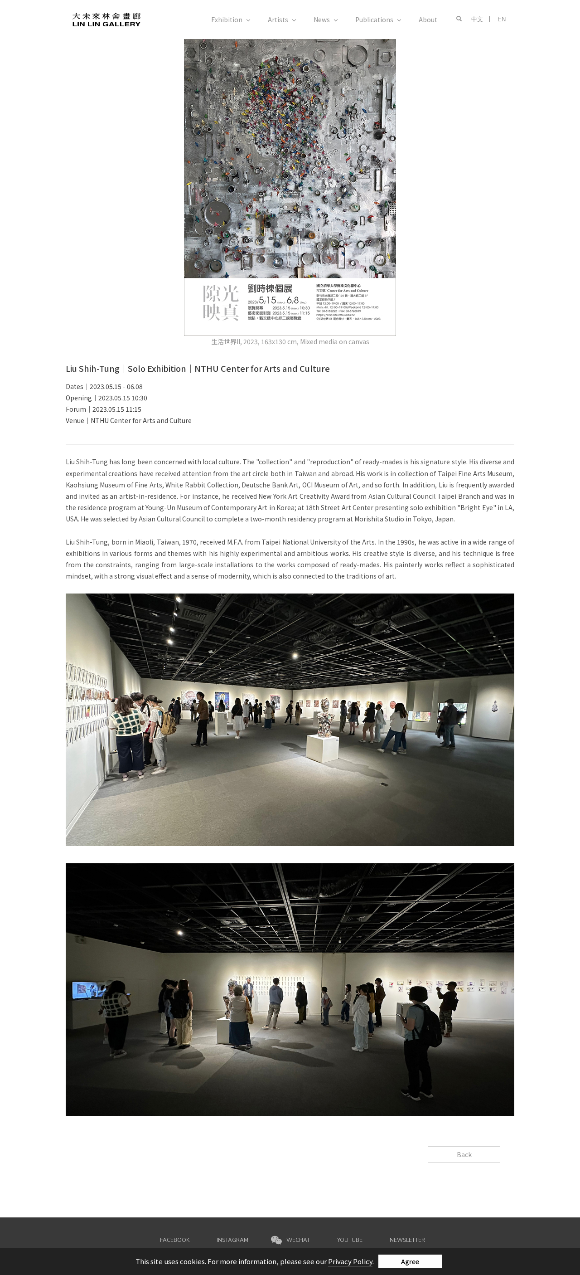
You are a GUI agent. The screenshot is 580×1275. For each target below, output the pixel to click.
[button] (457, 19)
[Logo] (106, 19)
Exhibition (226, 19)
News (322, 19)
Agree (410, 1261)
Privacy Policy (350, 1261)
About (428, 19)
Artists (278, 19)
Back (464, 1154)
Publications (374, 19)
